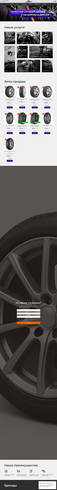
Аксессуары (23, 4)
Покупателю (37, 4)
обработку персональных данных (28, 319)
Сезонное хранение (47, 70)
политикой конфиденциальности (23, 320)
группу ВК (49, 485)
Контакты (45, 4)
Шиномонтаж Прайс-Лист (46, 483)
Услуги (30, 4)
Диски (17, 4)
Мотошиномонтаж (21, 70)
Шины (12, 4)
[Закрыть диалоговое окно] (55, 482)
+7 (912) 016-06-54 (5, 0)
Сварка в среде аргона (47, 42)
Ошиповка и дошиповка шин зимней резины (39, 56)
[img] (9, 59)
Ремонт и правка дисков (23, 42)
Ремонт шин (7, 70)
